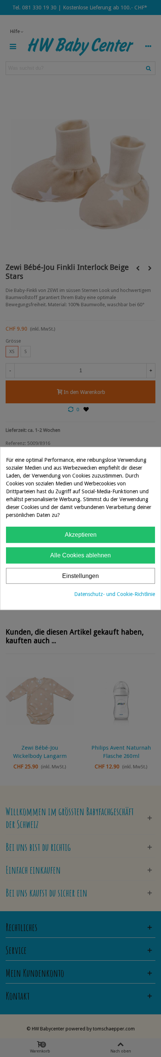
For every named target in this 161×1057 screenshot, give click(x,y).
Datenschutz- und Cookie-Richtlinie (114, 594)
